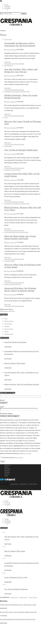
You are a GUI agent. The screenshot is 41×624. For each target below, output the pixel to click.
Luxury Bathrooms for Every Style (15, 577)
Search (23, 13)
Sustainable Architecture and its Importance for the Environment (19, 44)
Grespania (7, 6)
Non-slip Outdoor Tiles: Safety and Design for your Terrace (20, 70)
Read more (7, 62)
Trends (6, 5)
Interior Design (8, 329)
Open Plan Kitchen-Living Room (15, 342)
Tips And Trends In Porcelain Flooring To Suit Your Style (17, 619)
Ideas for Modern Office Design (14, 363)
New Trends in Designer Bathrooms (21, 150)
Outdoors (7, 326)
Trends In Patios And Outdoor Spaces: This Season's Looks (18, 604)
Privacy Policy (27, 453)
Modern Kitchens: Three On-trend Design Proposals (21, 384)
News (6, 318)
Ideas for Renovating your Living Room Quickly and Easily (20, 237)
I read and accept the (12, 457)
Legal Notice (14, 484)
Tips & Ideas (8, 324)
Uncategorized (8, 334)
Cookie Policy (23, 484)
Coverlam (7, 8)
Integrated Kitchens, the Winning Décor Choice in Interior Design (20, 289)
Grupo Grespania (11, 49)
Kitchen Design (9, 321)
